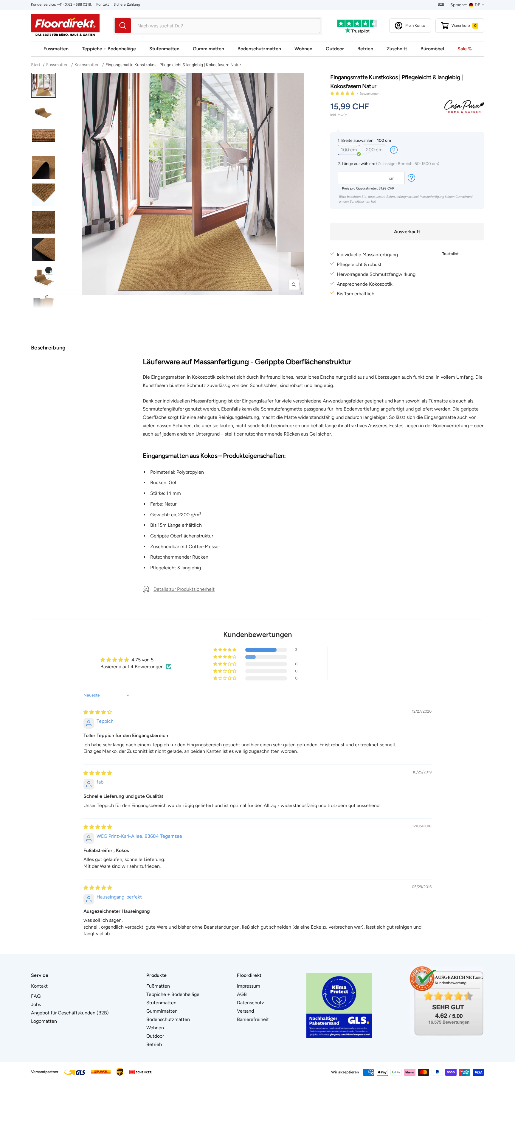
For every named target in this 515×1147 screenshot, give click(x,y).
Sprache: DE (465, 4)
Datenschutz (250, 1002)
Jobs (36, 1004)
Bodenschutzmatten (259, 49)
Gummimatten (208, 49)
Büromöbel (432, 49)
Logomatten (44, 1021)
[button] (342, 93)
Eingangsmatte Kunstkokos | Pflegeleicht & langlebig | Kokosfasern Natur (173, 64)
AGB (242, 994)
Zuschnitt (397, 49)
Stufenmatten (164, 49)
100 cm (349, 150)
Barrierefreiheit (253, 1019)
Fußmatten (158, 986)
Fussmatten (56, 49)
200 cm (374, 150)
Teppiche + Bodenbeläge (109, 49)
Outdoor (335, 49)
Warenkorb (464, 25)
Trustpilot (450, 253)
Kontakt (102, 4)
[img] (97, 712)
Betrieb (365, 49)
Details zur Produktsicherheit (184, 589)
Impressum (248, 986)
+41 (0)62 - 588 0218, (74, 4)
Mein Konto (415, 25)
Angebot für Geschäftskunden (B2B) (70, 1013)
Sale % (464, 49)
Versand (245, 1011)
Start (36, 64)
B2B (441, 4)
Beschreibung (48, 347)
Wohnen (303, 49)
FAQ (36, 996)
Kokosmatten (87, 64)
